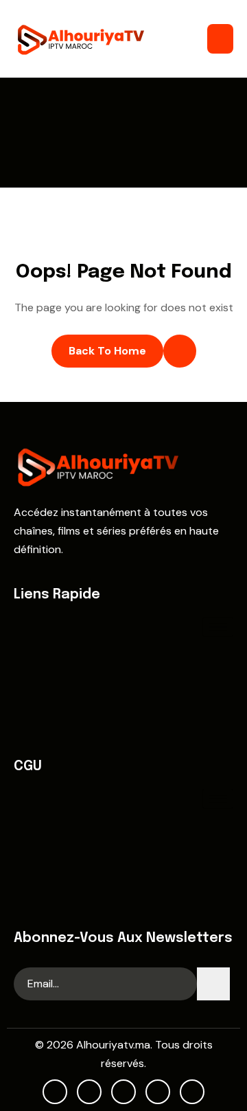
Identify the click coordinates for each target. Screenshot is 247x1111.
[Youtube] (55, 1091)
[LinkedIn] (192, 1091)
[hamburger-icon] (220, 39)
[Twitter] (123, 1091)
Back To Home (107, 351)
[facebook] (89, 1091)
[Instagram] (157, 1091)
